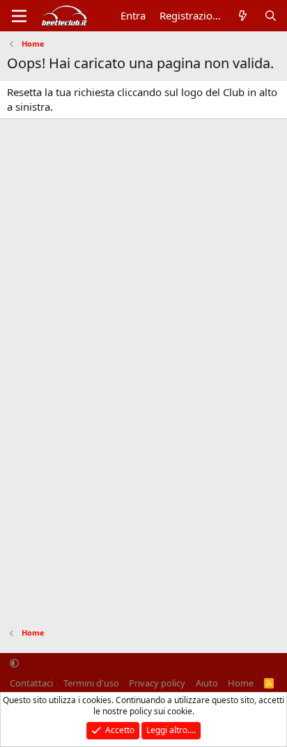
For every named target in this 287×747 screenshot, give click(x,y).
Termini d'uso (91, 683)
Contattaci (31, 683)
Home (241, 683)
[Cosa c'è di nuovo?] (242, 16)
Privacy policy (157, 683)
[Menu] (19, 16)
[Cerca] (270, 16)
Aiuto (207, 683)
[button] (14, 663)
